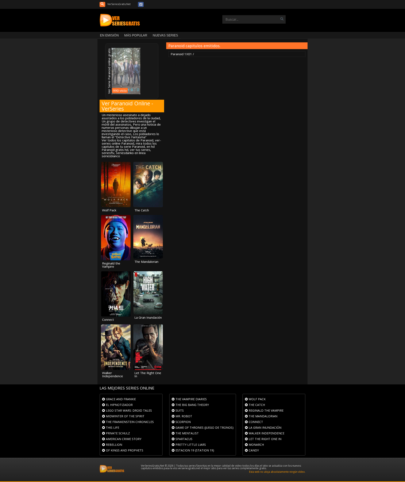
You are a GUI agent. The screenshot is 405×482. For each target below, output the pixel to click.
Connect (255, 422)
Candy (253, 450)
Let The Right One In (264, 439)
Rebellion (113, 445)
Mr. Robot (183, 416)
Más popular (135, 35)
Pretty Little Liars (190, 445)
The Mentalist (187, 433)
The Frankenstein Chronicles (129, 422)
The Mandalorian (262, 416)
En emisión (109, 35)
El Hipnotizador (119, 405)
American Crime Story (123, 439)
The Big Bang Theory (192, 405)
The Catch (256, 405)
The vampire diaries (191, 399)
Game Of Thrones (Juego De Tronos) (204, 428)
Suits (179, 410)
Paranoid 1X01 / (182, 54)
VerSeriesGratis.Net (119, 4)
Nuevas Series (165, 35)
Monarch (256, 445)
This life (112, 428)
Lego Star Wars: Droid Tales (128, 410)
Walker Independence (266, 433)
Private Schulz (117, 433)
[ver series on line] (120, 20)
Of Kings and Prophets (124, 450)
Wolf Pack (257, 399)
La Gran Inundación (264, 428)
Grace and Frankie (120, 399)
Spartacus (183, 439)
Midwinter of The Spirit (124, 416)
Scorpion (183, 422)
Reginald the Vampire (266, 410)
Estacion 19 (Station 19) (194, 450)
